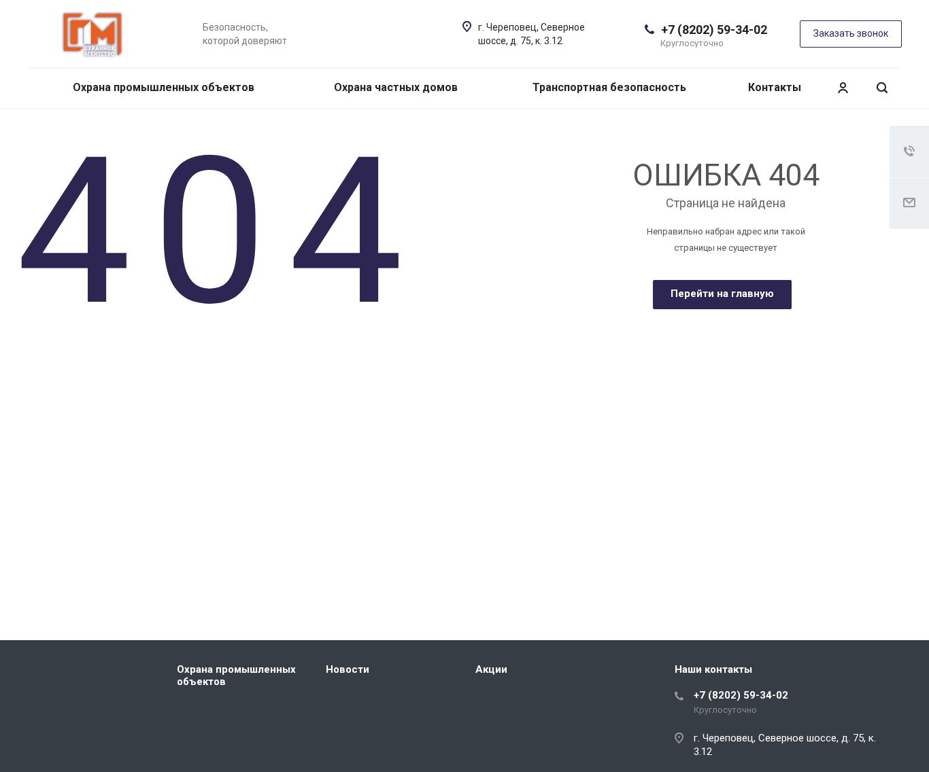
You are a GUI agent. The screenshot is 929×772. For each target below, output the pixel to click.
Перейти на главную (722, 293)
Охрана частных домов (396, 87)
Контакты (774, 87)
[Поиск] (882, 88)
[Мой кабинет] (842, 88)
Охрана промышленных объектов (163, 87)
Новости (347, 669)
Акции (491, 669)
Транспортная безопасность (609, 87)
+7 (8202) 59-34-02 (714, 29)
